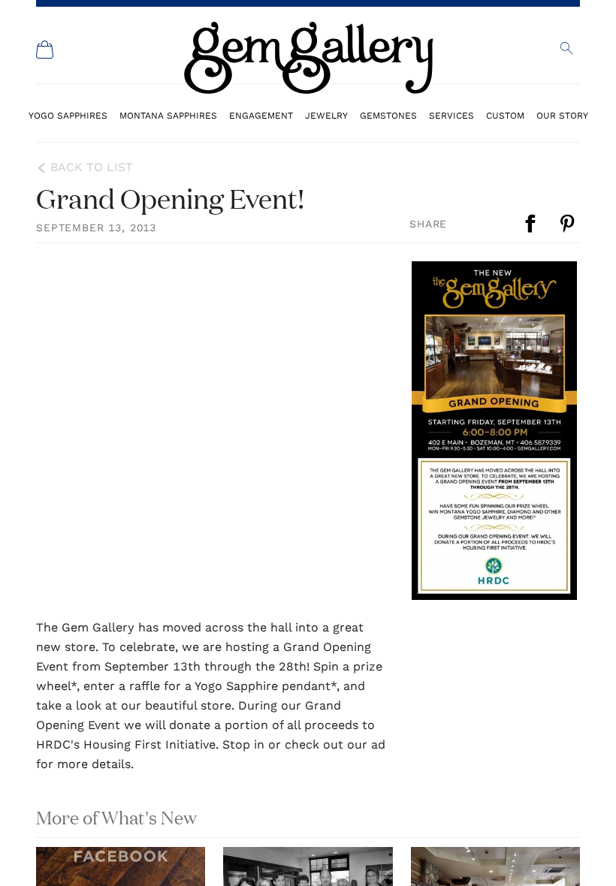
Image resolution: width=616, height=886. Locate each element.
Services (451, 115)
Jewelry (326, 115)
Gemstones (388, 115)
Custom (505, 115)
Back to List (91, 167)
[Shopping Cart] (45, 49)
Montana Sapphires (168, 115)
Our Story (562, 115)
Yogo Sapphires (68, 115)
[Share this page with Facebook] (532, 224)
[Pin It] (569, 224)
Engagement (261, 115)
